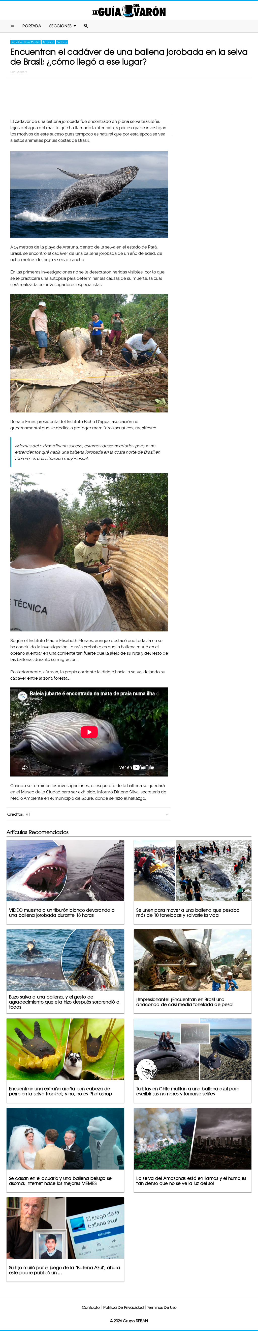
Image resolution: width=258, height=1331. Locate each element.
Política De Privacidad (123, 1307)
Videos (62, 42)
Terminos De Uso (162, 1307)
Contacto (91, 1307)
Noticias (48, 42)
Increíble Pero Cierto (25, 42)
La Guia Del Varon (129, 10)
